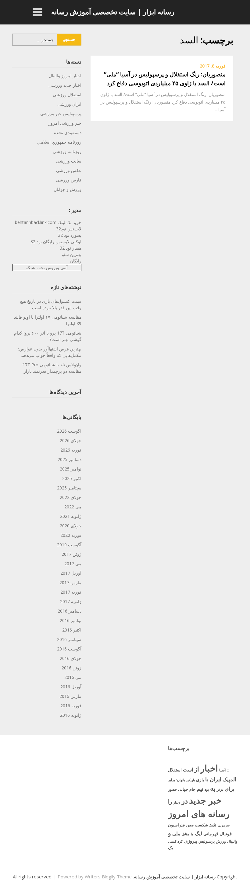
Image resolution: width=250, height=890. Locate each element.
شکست (201, 825)
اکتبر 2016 (71, 630)
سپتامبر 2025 (69, 488)
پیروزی (190, 841)
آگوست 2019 (69, 545)
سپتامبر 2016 (69, 639)
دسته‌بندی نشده (67, 132)
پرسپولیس (206, 841)
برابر (171, 779)
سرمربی (224, 825)
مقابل (186, 834)
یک (170, 848)
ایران (215, 779)
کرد (180, 841)
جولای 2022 (70, 497)
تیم (200, 788)
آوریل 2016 (70, 687)
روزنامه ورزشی (67, 151)
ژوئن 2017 (71, 554)
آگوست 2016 (69, 649)
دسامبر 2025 (69, 459)
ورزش (221, 841)
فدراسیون (176, 825)
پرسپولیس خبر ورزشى (60, 113)
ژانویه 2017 (70, 601)
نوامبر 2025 (70, 469)
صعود (190, 825)
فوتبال (226, 833)
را (170, 801)
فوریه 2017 (70, 592)
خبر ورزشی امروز (64, 123)
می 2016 (72, 677)
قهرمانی (210, 834)
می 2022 (72, 507)
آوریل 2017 (70, 573)
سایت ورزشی (68, 161)
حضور (172, 789)
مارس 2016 (70, 696)
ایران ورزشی (69, 104)
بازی (200, 779)
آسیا (222, 770)
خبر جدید (205, 800)
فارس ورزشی (68, 180)
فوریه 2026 (70, 450)
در (184, 801)
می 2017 (72, 563)
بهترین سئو (71, 254)
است (188, 769)
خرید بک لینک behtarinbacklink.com (48, 222)
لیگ (198, 833)
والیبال (232, 841)
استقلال (175, 770)
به (213, 788)
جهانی (183, 789)
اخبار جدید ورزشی (64, 85)
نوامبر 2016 (70, 620)
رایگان (75, 261)
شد (212, 824)
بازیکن (190, 780)
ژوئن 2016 (71, 668)
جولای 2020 (70, 526)
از (196, 769)
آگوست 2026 (69, 431)
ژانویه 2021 (70, 516)
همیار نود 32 (70, 248)
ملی (176, 833)
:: (228, 769)
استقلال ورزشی (67, 94)
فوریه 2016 (70, 706)
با (207, 779)
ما (192, 834)
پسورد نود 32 (69, 235)
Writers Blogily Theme (108, 877)
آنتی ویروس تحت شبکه (47, 267)
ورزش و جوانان (67, 189)
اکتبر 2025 (71, 478)
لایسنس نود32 (68, 229)
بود (207, 789)
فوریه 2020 (70, 535)
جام (192, 789)
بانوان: (180, 780)
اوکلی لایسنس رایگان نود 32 (55, 241)
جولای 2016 (70, 658)
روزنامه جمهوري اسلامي (59, 142)
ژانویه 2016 (70, 715)
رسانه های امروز (199, 814)
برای (229, 788)
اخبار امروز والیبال (65, 76)
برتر (220, 789)
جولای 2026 (70, 440)
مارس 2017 (70, 582)
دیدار (176, 802)
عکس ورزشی (68, 170)
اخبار (209, 768)
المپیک (229, 779)
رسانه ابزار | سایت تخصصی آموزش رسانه (112, 11)
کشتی (172, 841)
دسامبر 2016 (69, 611)
